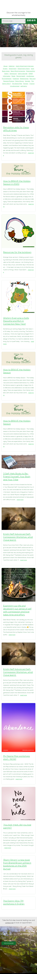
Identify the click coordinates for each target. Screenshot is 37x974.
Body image (6, 71)
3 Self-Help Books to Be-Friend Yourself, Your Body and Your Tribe (16, 477)
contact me (9, 923)
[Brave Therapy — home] (18, 6)
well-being (23, 86)
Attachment (13, 69)
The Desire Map (17, 84)
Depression (13, 74)
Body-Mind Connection (18, 71)
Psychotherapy (7, 79)
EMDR (31, 74)
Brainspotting (30, 71)
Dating (6, 74)
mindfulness (30, 76)
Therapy (25, 84)
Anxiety (5, 69)
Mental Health (20, 76)
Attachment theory (24, 69)
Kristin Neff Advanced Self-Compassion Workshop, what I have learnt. (18, 537)
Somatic (27, 81)
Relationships (24, 79)
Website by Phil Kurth (18, 973)
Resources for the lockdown (17, 252)
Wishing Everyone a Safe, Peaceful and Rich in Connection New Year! (16, 321)
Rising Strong (19, 81)
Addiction (12, 66)
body (32, 69)
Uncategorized (14, 86)
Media (13, 76)
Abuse (5, 66)
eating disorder (23, 74)
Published (16, 79)
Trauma (31, 84)
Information (6, 76)
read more (20, 499)
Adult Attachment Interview (25, 66)
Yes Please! (9, 943)
